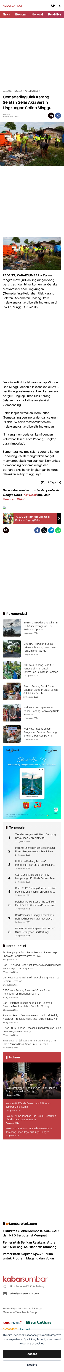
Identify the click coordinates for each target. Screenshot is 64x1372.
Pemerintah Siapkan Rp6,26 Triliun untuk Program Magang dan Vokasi (29, 1256)
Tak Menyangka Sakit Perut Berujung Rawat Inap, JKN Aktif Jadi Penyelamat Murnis (35, 836)
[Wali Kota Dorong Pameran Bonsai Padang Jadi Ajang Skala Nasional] (12, 712)
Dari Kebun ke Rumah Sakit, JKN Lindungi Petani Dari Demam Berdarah (32, 979)
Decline (32, 1365)
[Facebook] (37, 530)
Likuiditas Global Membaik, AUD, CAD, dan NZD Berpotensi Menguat (31, 1233)
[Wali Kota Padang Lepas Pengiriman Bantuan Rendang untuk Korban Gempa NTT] (12, 734)
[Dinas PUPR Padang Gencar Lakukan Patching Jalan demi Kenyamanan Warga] (12, 649)
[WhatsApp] (58, 530)
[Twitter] (44, 530)
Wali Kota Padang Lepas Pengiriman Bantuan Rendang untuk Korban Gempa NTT (40, 732)
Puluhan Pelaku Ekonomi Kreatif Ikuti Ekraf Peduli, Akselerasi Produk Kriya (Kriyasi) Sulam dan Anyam (35, 903)
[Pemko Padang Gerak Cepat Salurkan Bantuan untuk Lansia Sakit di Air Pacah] (12, 691)
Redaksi (6, 115)
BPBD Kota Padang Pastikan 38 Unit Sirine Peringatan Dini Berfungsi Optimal (41, 626)
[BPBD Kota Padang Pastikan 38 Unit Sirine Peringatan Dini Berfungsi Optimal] (12, 628)
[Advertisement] (32, 54)
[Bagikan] (58, 116)
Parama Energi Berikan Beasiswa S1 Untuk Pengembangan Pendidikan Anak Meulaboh (35, 849)
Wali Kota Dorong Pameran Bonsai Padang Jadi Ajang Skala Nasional (41, 711)
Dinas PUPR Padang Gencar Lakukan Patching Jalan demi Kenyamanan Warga (39, 647)
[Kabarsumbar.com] (13, 5)
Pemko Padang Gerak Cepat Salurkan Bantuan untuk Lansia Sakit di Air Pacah (40, 690)
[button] (53, 5)
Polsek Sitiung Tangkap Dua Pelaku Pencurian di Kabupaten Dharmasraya (31, 1118)
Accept (32, 1354)
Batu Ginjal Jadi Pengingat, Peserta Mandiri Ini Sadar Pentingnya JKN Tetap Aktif (32, 967)
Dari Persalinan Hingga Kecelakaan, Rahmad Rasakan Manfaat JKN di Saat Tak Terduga (34, 917)
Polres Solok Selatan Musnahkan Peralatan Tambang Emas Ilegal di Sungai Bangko (29, 1130)
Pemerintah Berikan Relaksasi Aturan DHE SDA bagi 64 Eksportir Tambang (30, 1245)
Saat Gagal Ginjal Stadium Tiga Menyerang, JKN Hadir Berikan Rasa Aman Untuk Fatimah (35, 876)
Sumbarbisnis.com (23, 1224)
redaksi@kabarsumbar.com (24, 1293)
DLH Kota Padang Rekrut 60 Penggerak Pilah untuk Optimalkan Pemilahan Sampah (40, 668)
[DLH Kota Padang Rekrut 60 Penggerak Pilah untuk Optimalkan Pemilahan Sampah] (12, 670)
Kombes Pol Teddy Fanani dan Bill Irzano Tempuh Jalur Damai (28, 1105)
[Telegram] (51, 530)
